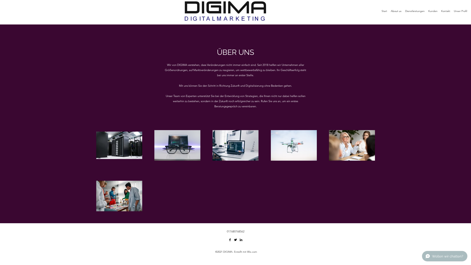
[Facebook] (230, 240)
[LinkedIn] (241, 240)
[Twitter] (235, 240)
